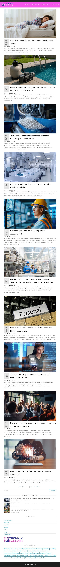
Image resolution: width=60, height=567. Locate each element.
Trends (5, 532)
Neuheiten (6, 525)
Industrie (30, 551)
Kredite (36, 551)
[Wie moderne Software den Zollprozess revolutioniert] (30, 213)
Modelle (22, 553)
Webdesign (12, 558)
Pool (26, 553)
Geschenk (10, 551)
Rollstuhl (49, 553)
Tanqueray (40, 555)
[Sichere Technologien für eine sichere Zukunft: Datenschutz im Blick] (30, 357)
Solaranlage (25, 555)
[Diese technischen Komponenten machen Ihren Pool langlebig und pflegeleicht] (30, 70)
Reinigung (42, 553)
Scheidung (7, 555)
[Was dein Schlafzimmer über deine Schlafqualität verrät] (30, 23)
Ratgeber (6, 527)
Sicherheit (18, 555)
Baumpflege (22, 548)
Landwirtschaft (43, 551)
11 (34, 487)
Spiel (31, 555)
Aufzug (15, 548)
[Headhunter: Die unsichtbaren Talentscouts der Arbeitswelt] (30, 454)
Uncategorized (7, 534)
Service (13, 555)
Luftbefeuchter (8, 553)
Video (54, 555)
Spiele (35, 555)
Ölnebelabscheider (40, 558)
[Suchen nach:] (30, 490)
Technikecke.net (11, 46)
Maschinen (16, 553)
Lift (48, 551)
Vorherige (21, 487)
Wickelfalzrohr (20, 558)
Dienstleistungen (8, 520)
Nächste (39, 487)
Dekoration (29, 548)
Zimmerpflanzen (29, 558)
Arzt (11, 548)
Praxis (30, 553)
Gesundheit (24, 551)
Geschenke (17, 551)
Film (5, 551)
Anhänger (6, 548)
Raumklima (36, 553)
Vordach (6, 558)
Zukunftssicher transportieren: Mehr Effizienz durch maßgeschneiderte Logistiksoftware (31, 504)
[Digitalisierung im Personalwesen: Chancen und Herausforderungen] (30, 310)
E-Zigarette (46, 548)
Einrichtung (53, 548)
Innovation (6, 522)
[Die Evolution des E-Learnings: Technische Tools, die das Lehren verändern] (30, 405)
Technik (6, 530)
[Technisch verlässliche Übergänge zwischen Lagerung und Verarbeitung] (30, 118)
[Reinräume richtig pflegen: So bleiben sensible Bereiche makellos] (30, 167)
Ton (51, 555)
